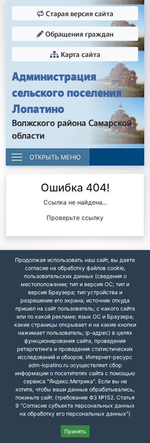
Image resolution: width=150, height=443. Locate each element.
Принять (75, 431)
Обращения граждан (78, 34)
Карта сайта (79, 54)
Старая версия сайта (78, 13)
